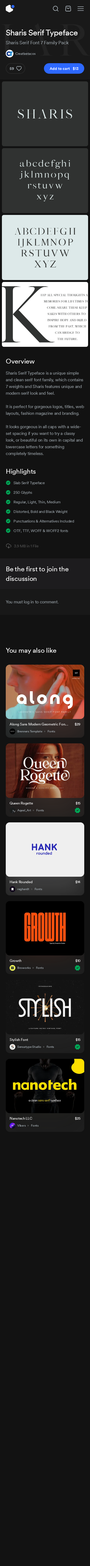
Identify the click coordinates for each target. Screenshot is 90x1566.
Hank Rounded (21, 882)
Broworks (24, 968)
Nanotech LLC (21, 1118)
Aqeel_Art (24, 810)
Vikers (21, 1125)
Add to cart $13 (64, 68)
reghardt (23, 889)
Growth (15, 960)
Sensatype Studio (29, 1047)
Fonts (51, 731)
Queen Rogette (21, 803)
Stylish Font (19, 1039)
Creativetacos (25, 53)
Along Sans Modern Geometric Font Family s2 (39, 724)
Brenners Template (29, 731)
